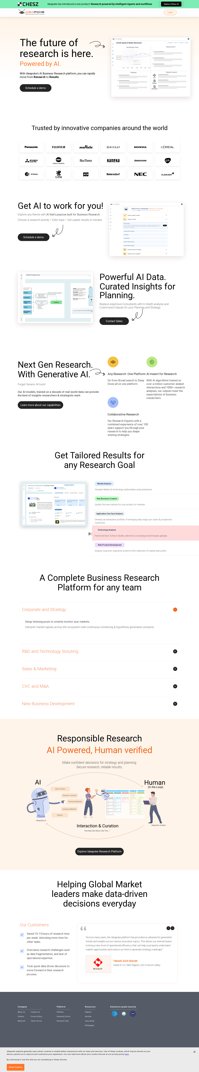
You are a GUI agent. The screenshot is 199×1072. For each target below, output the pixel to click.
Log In (170, 12)
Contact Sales (114, 321)
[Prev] (169, 928)
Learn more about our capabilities (40, 405)
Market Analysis (104, 484)
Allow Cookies (15, 1067)
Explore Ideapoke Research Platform (99, 851)
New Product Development (109, 545)
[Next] (173, 928)
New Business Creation (107, 499)
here (127, 1054)
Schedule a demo (35, 88)
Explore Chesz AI (171, 4)
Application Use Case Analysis (109, 514)
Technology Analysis (107, 530)
